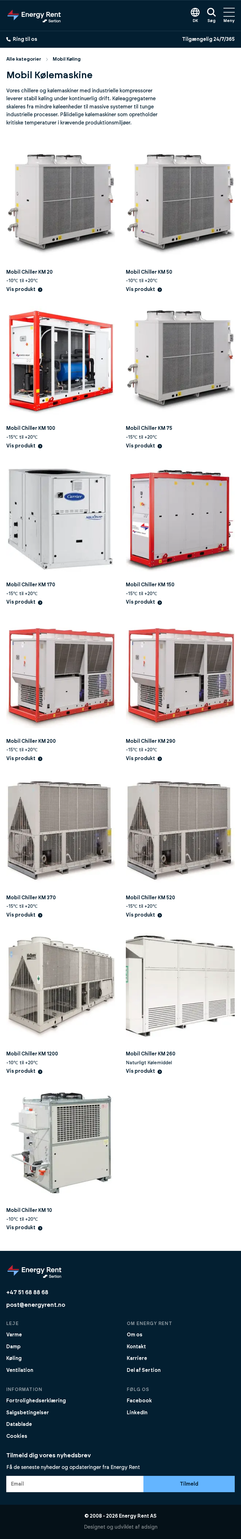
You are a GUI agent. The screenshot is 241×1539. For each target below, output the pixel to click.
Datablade (19, 1424)
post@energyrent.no (35, 1305)
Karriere (137, 1358)
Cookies (16, 1436)
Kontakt (136, 1346)
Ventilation (19, 1370)
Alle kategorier (23, 59)
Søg (211, 21)
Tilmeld (189, 1484)
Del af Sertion (144, 1370)
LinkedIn (137, 1412)
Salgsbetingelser (27, 1412)
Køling (14, 1358)
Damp (13, 1346)
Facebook (139, 1400)
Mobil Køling (67, 59)
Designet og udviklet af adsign (121, 1527)
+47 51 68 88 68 (27, 1292)
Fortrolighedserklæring (36, 1400)
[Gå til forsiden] (34, 15)
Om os (134, 1334)
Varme (14, 1334)
